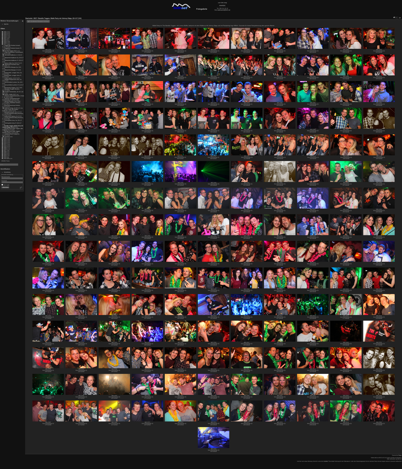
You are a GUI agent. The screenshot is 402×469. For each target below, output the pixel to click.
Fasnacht (7, 136)
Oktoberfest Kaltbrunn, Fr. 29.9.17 (13, 60)
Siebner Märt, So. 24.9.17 (11, 63)
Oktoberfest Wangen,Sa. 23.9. (12, 67)
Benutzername (6, 176)
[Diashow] (400, 17)
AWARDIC (222, 5)
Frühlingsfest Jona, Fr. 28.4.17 (12, 123)
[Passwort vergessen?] (20, 187)
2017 (4, 44)
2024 (4, 34)
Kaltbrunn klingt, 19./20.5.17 (12, 108)
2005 (4, 153)
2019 (4, 41)
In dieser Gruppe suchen (40, 21)
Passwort (4, 180)
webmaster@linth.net (223, 10)
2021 (4, 38)
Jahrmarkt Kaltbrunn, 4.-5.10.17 (13, 55)
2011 (4, 145)
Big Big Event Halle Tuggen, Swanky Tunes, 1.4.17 (11, 132)
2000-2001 (6, 158)
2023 (4, 36)
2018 (4, 42)
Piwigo (400, 455)
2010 (4, 146)
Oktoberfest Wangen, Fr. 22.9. (12, 70)
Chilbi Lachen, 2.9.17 (10, 78)
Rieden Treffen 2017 (10, 94)
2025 (4, 33)
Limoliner (325, 461)
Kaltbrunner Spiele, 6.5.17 (11, 116)
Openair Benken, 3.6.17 (11, 101)
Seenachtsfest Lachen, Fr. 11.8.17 (13, 85)
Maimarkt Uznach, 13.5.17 (11, 112)
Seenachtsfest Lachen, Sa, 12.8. (13, 82)
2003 (4, 155)
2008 (4, 149)
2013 (4, 142)
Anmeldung (7, 172)
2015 (4, 139)
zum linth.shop (222, 2)
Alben (3, 28)
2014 (4, 140)
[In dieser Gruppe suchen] (394, 17)
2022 (4, 37)
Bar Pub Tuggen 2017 (10, 51)
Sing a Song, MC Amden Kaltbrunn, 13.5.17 (10, 110)
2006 (4, 151)
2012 (4, 143)
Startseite (28, 18)
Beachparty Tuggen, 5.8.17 (12, 87)
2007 (4, 150)
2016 (4, 138)
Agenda (6, 24)
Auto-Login (6, 185)
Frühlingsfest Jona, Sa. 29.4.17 (13, 120)
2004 (4, 154)
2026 (4, 31)
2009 (4, 147)
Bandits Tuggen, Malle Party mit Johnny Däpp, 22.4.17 (12, 126)
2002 (4, 157)
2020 (4, 40)
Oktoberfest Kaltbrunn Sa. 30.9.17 (13, 57)
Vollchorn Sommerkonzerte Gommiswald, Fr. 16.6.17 (11, 99)
